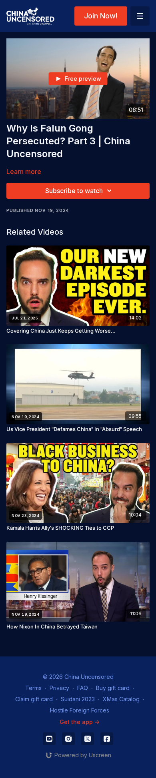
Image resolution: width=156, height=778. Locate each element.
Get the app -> (80, 721)
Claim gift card (34, 699)
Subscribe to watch (74, 191)
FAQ (82, 687)
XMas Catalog (121, 699)
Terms (33, 687)
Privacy (59, 687)
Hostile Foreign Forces (79, 710)
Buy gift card (113, 687)
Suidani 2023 (78, 699)
